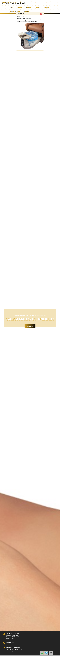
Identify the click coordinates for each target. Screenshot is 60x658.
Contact (37, 7)
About (12, 7)
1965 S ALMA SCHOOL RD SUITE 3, (15, 649)
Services (19, 7)
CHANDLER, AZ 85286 (12, 651)
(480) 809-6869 (10, 642)
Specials (46, 7)
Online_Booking (15, 11)
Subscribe (26, 11)
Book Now (30, 326)
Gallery (28, 7)
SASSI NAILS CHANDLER (13, 3)
